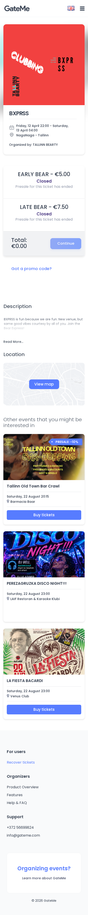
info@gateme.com (23, 835)
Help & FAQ (17, 802)
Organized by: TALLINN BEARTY (33, 144)
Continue (65, 243)
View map (44, 384)
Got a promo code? (31, 268)
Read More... (13, 341)
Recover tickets (21, 762)
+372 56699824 (20, 827)
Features (15, 795)
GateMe (16, 8)
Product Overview (23, 787)
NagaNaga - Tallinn (32, 135)
